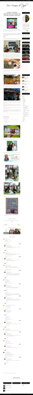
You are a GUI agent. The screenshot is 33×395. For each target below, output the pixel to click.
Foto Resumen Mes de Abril (25, 116)
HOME (3, 0)
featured (27, 66)
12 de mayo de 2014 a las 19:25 (9, 311)
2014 (23, 98)
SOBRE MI (24, 0)
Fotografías (23, 67)
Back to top (28, 394)
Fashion (24, 66)
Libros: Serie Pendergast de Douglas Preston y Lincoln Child (25, 46)
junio (23, 104)
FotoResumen (26, 67)
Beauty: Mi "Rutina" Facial (25, 51)
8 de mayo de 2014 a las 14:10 (7, 239)
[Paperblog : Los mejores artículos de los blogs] (22, 385)
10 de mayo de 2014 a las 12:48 (9, 298)
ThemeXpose (7, 394)
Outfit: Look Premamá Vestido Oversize (27, 78)
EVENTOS (17, 0)
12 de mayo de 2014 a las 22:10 (8, 341)
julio (23, 103)
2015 (23, 97)
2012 (23, 121)
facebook (23, 36)
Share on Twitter (13, 220)
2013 (23, 120)
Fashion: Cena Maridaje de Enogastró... (5, 233)
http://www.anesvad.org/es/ (11, 215)
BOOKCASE (20, 0)
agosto (23, 102)
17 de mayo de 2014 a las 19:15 (8, 346)
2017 (23, 95)
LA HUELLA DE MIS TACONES (8, 269)
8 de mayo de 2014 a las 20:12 (8, 272)
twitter (28, 36)
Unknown (6, 238)
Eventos (23, 66)
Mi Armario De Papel (8, 245)
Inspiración (26, 68)
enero (23, 119)
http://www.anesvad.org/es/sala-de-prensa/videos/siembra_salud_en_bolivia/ (10, 113)
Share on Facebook (7, 220)
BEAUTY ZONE (10, 0)
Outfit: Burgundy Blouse (25, 113)
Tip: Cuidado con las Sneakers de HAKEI (24, 48)
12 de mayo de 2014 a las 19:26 (9, 334)
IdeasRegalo (23, 68)
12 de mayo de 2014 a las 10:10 (7, 317)
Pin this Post (17, 220)
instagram (26, 36)
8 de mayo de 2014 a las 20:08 (8, 246)
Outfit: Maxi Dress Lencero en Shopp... (12, 233)
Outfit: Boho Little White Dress (26, 112)
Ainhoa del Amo (7, 316)
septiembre (24, 101)
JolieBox (28, 68)
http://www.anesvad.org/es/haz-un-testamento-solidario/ (13, 122)
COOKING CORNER (14, 0)
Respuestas (6, 244)
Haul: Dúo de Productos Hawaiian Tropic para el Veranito (25, 55)
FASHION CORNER (6, 0)
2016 (23, 96)
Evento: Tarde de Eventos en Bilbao (17, 233)
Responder (5, 250)
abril (23, 117)
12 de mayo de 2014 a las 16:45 (8, 329)
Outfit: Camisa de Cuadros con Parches (27, 90)
